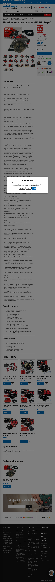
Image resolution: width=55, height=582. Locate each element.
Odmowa (29, 188)
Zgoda (34, 188)
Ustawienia (22, 188)
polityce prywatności (37, 185)
